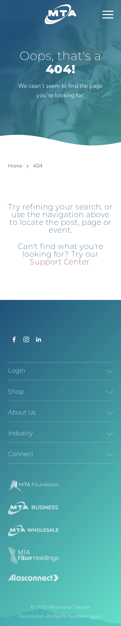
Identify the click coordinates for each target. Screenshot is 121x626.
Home (15, 166)
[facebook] (14, 339)
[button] (108, 14)
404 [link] (38, 166)
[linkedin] (38, 339)
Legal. (95, 616)
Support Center (60, 262)
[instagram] (26, 339)
